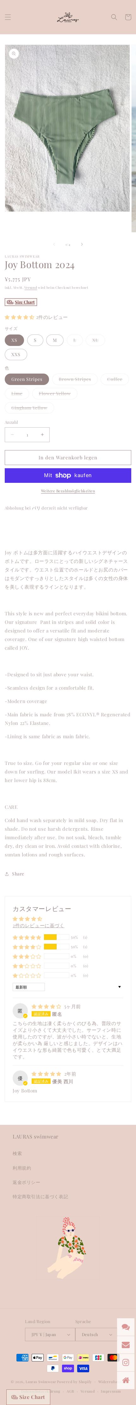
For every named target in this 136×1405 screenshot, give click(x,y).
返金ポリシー (26, 1182)
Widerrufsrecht (112, 1381)
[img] (47, 1006)
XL (98, 341)
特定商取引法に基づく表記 (40, 1196)
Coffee (118, 380)
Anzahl (11, 422)
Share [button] (18, 874)
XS (14, 340)
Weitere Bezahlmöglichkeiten (68, 490)
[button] (8, 17)
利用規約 (22, 1168)
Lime (20, 394)
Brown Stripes (78, 380)
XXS (16, 354)
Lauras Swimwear (41, 1381)
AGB (70, 1391)
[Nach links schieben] (54, 244)
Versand (30, 287)
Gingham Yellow (32, 409)
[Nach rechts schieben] (82, 244)
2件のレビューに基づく (39, 925)
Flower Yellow (58, 394)
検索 (17, 1153)
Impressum (111, 1391)
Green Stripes (26, 379)
